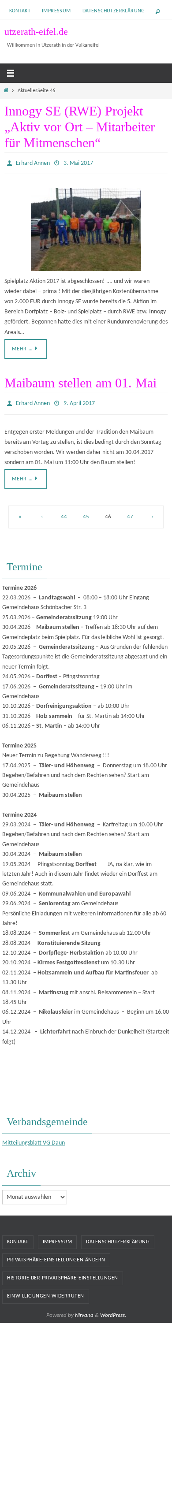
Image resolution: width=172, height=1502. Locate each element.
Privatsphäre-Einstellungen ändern (56, 1256)
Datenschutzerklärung (113, 11)
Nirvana (84, 1311)
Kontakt (19, 11)
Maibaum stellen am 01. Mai (80, 381)
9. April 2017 (79, 401)
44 (64, 513)
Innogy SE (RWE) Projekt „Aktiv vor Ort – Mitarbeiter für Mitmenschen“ (79, 127)
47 (130, 513)
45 (86, 513)
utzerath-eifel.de (36, 31)
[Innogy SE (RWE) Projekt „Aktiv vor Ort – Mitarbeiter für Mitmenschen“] (86, 227)
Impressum (56, 11)
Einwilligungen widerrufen (45, 1292)
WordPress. (113, 1311)
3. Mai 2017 (78, 162)
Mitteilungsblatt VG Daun (33, 1139)
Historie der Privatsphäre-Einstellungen (62, 1274)
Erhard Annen (33, 162)
